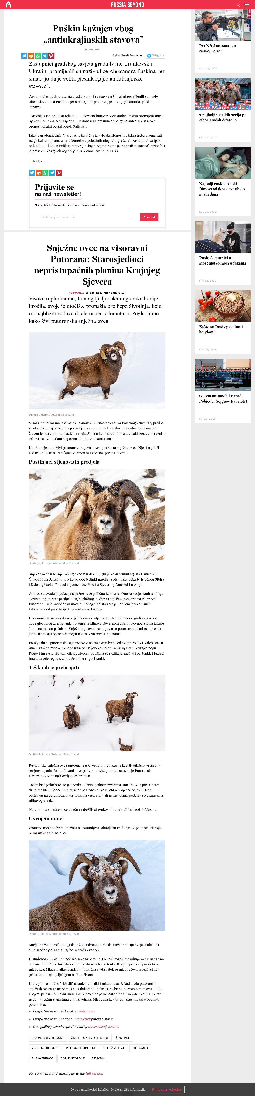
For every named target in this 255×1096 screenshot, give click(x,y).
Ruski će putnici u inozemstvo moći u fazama (222, 261)
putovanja (140, 1048)
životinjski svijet (45, 1048)
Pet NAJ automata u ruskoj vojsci (217, 49)
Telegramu (86, 1011)
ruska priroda (43, 1058)
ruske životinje (113, 1048)
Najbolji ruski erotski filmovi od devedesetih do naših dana (222, 189)
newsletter (82, 1019)
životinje (123, 1038)
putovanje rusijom (80, 1048)
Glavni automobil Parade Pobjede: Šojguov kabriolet (223, 399)
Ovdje (115, 1089)
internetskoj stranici (103, 1027)
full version (94, 1073)
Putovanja (76, 293)
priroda (98, 1058)
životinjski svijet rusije (90, 1038)
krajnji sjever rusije (48, 1038)
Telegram (158, 55)
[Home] (8, 4)
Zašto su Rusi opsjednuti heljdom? (221, 330)
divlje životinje (72, 1058)
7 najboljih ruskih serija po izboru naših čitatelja (222, 118)
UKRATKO (38, 161)
